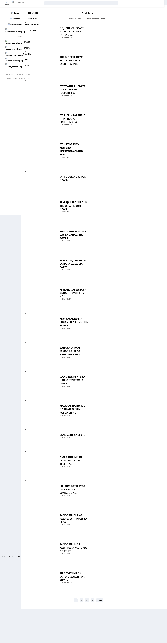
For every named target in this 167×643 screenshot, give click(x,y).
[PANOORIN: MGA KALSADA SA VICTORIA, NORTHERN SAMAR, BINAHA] (41, 550)
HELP (12, 75)
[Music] (14, 43)
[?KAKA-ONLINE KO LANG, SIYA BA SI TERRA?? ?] (41, 463)
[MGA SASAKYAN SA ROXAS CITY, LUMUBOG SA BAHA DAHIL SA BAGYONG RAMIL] (41, 324)
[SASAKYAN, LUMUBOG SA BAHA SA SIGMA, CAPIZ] (41, 266)
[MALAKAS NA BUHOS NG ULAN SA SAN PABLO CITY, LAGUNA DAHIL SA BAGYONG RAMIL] (41, 412)
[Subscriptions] (15, 24)
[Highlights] (15, 13)
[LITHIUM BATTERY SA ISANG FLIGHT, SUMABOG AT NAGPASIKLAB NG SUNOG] (41, 492)
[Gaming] (14, 55)
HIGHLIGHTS (32, 13)
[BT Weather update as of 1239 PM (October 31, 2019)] (41, 92)
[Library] (15, 31)
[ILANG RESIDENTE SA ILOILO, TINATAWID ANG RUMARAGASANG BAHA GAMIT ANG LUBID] (41, 383)
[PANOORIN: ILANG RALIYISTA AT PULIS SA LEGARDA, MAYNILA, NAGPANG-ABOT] (41, 521)
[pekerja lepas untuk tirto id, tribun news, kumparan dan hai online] (41, 208)
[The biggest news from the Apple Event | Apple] (41, 63)
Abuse (11, 556)
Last (99, 600)
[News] (14, 66)
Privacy (3, 556)
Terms (19, 556)
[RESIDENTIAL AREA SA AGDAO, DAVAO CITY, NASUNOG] (41, 295)
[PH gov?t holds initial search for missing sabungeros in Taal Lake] (41, 579)
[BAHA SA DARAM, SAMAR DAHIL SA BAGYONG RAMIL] (41, 354)
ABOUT (7, 75)
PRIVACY (8, 78)
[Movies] (14, 60)
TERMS (15, 78)
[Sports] (14, 49)
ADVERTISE (19, 75)
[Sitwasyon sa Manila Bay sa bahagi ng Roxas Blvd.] (41, 237)
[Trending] (15, 19)
